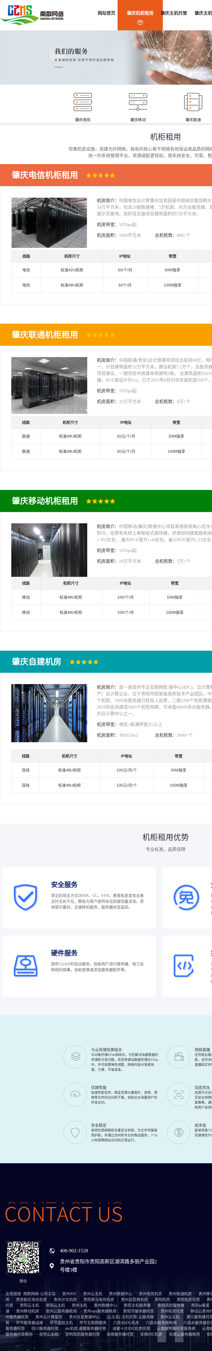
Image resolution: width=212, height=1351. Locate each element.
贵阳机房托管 (188, 1299)
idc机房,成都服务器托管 (85, 1328)
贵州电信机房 (150, 1293)
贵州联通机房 (180, 1293)
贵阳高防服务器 (170, 1305)
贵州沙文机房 (65, 1299)
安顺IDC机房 (151, 1334)
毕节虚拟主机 (61, 1322)
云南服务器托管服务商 (176, 1328)
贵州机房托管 (172, 1311)
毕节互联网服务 (93, 1322)
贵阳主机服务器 (137, 1305)
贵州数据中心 (120, 1293)
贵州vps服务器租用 (99, 1311)
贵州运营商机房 (134, 1299)
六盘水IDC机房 (126, 1322)
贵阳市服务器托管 (138, 1311)
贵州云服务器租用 (61, 1311)
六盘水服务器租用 (161, 1322)
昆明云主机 (49, 1334)
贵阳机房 (162, 1299)
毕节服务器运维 (29, 1322)
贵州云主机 (92, 1293)
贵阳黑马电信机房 (98, 1299)
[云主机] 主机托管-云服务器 (130, 1317)
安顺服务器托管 (120, 1334)
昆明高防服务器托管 (82, 1334)
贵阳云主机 (29, 1305)
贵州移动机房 (27, 1311)
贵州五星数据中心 (84, 1317)
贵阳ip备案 (200, 1305)
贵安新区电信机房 (31, 1299)
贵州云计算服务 (48, 1317)
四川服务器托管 (45, 1328)
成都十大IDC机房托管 (131, 1328)
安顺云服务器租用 (184, 1334)
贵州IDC (69, 1293)
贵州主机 (79, 1305)
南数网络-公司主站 (39, 1293)
